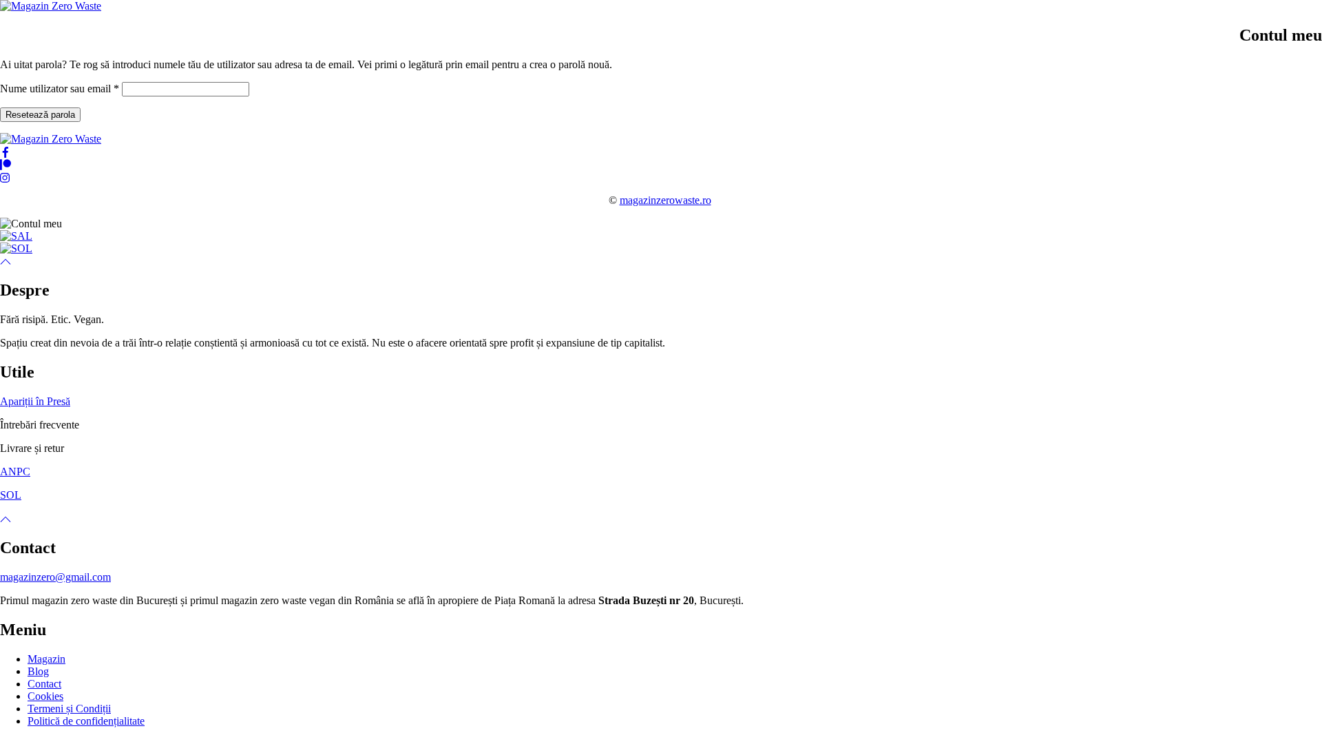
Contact (44, 684)
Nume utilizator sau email (59, 88)
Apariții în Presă (35, 401)
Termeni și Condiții (69, 708)
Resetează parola (40, 115)
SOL (10, 495)
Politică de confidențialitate (86, 721)
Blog (38, 671)
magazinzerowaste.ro (665, 200)
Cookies (45, 696)
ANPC (15, 471)
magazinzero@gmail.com (55, 577)
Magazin (46, 659)
